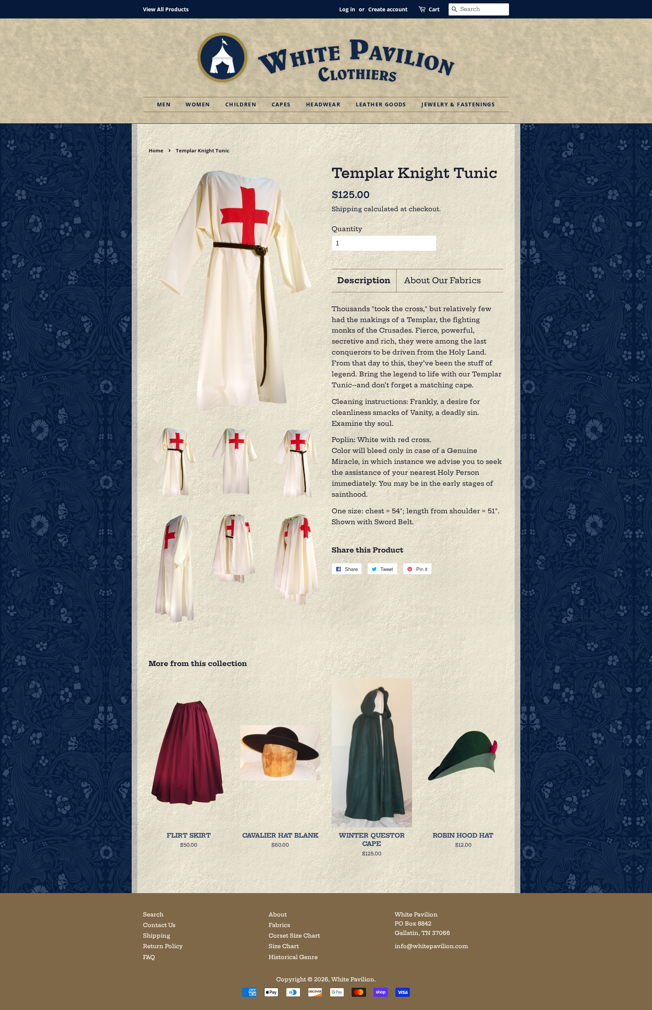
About (278, 914)
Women (198, 104)
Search (153, 914)
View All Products (166, 9)
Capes (281, 104)
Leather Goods (381, 104)
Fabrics (279, 925)
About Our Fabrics (442, 280)
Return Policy (163, 946)
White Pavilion (352, 979)
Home (156, 150)
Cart (434, 9)
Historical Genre (293, 957)
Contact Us (159, 925)
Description (364, 280)
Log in (347, 9)
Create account (388, 9)
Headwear (323, 104)
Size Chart (284, 946)
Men (164, 104)
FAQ (149, 957)
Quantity (347, 229)
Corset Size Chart (294, 935)
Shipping (347, 209)
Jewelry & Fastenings (458, 104)
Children (240, 104)
